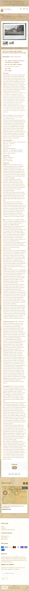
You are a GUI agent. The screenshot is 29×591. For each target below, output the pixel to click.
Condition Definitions (9, 3)
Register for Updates (8, 1)
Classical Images (16, 588)
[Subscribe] (25, 573)
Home (2, 15)
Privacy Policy (4, 537)
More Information (8, 562)
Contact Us (17, 3)
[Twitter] (3, 578)
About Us (22, 3)
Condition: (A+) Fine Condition (12, 66)
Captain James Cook (15, 56)
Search (2, 526)
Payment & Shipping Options (19, 1)
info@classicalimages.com (20, 4)
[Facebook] (6, 578)
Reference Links (5, 536)
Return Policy (4, 539)
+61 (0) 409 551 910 (8, 4)
